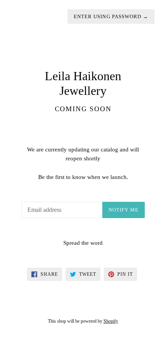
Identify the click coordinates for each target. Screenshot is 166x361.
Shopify (110, 321)
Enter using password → (111, 16)
